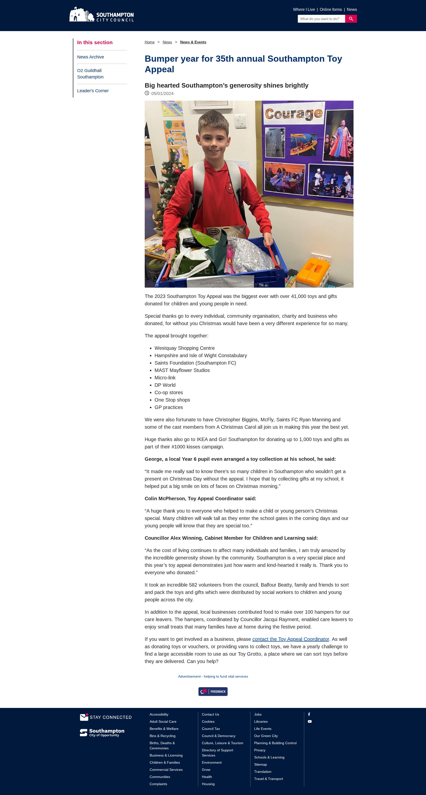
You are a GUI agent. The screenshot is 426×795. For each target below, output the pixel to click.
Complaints (158, 784)
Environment (212, 762)
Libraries (261, 721)
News (352, 9)
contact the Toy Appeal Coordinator (290, 639)
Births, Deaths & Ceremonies (162, 745)
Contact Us (210, 714)
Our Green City (266, 736)
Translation (262, 772)
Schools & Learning (269, 757)
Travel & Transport (268, 779)
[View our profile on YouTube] (327, 721)
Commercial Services (166, 770)
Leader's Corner (93, 90)
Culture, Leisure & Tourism (222, 743)
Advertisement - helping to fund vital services (213, 676)
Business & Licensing (166, 755)
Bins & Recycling (163, 736)
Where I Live (304, 9)
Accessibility (159, 714)
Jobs (258, 714)
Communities (160, 777)
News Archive (90, 57)
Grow (206, 770)
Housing (208, 784)
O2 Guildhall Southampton (90, 73)
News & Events (193, 42)
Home (150, 42)
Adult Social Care (163, 721)
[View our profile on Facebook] (327, 714)
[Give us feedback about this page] (213, 691)
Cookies (208, 721)
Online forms (331, 9)
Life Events (262, 729)
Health (207, 777)
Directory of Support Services (217, 752)
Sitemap (260, 764)
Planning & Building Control (275, 743)
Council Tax (211, 729)
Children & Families (165, 762)
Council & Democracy (218, 736)
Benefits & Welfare (164, 729)
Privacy (260, 750)
